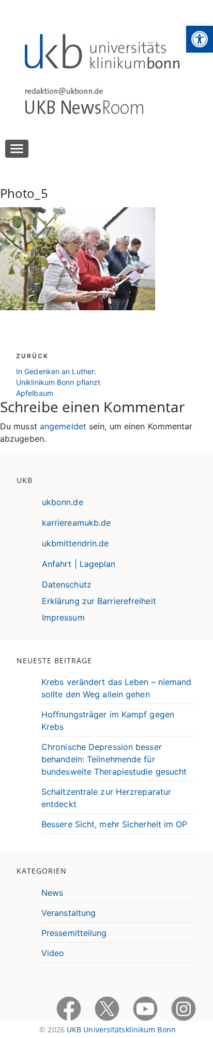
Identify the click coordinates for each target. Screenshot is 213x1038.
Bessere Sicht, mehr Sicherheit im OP (114, 824)
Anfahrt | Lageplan (79, 564)
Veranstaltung (68, 913)
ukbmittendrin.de (75, 543)
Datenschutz (67, 584)
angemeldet (63, 426)
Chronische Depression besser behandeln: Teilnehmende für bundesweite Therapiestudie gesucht (114, 759)
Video (53, 953)
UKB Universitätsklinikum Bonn (121, 1029)
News (52, 893)
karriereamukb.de (76, 522)
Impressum (63, 617)
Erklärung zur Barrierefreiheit (99, 601)
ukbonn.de (62, 502)
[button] (199, 39)
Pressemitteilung (74, 933)
